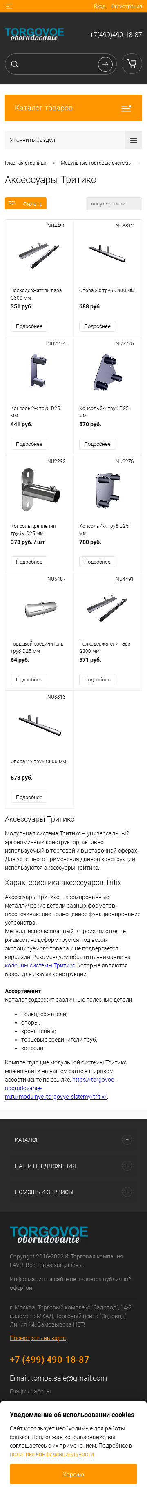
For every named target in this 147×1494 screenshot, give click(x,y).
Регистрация (126, 6)
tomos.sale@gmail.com (69, 1378)
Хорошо (73, 1474)
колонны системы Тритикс (40, 965)
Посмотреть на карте (38, 1338)
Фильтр (33, 204)
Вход (99, 6)
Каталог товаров (44, 108)
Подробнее (29, 326)
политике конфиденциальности (52, 1454)
